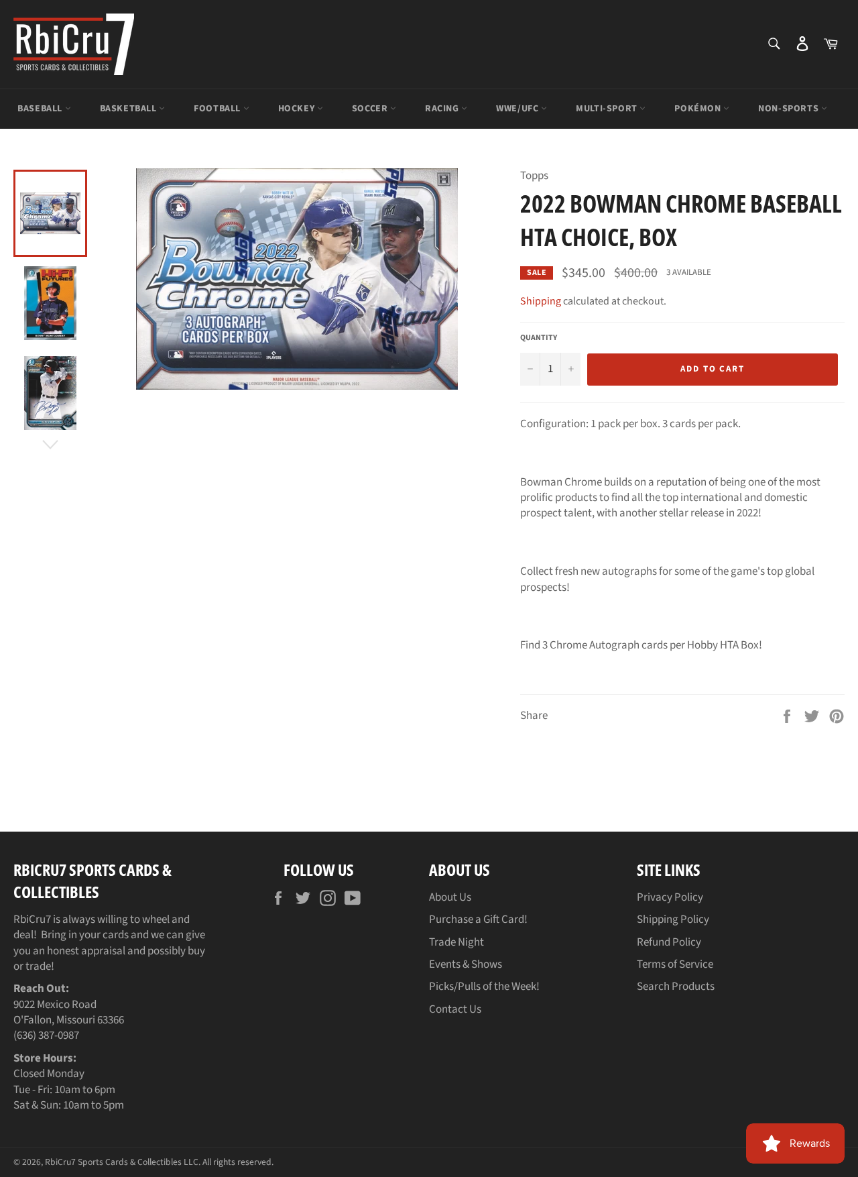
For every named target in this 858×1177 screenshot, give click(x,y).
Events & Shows (465, 964)
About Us (450, 897)
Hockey (297, 108)
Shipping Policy (673, 919)
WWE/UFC (518, 108)
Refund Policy (669, 942)
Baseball (40, 108)
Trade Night (456, 942)
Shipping (540, 301)
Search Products (676, 986)
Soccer (371, 108)
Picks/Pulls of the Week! (484, 986)
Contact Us (455, 1009)
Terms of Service (675, 964)
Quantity (538, 338)
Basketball (130, 108)
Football (218, 108)
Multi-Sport (607, 108)
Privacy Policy (670, 897)
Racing (443, 108)
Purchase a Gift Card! (478, 919)
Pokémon (698, 108)
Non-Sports (789, 108)
